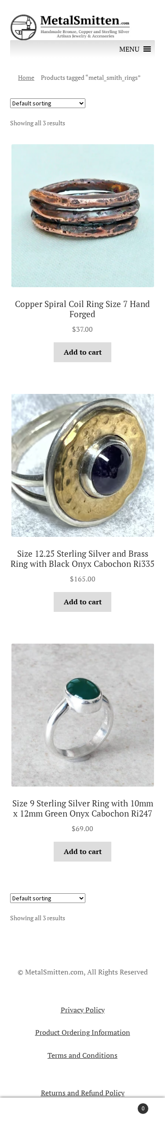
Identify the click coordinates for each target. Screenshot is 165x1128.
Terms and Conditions (82, 1055)
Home (26, 77)
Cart (127, 1105)
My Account (27, 1113)
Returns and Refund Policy (83, 1093)
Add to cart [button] (83, 352)
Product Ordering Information (82, 1032)
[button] (129, 49)
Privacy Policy (83, 1010)
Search (82, 1113)
